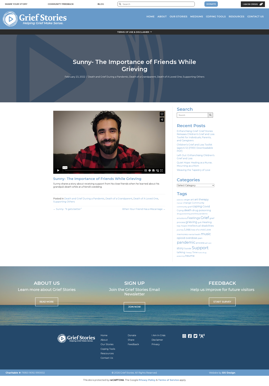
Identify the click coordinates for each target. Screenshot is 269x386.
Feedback (133, 344)
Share (131, 340)
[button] (134, 307)
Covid (206, 206)
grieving (191, 222)
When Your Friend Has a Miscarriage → (143, 209)
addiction (180, 200)
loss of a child (198, 229)
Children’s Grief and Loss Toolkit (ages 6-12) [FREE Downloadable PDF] (195, 147)
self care (208, 243)
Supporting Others (193, 76)
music (206, 234)
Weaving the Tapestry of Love (193, 170)
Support (200, 247)
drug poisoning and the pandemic (192, 214)
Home (104, 335)
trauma (189, 255)
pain (200, 238)
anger (187, 200)
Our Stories (107, 344)
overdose (191, 238)
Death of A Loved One (169, 76)
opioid (181, 238)
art (192, 199)
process (200, 243)
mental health (194, 234)
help (179, 226)
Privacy (156, 344)
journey (180, 230)
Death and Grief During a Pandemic (108, 76)
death (188, 210)
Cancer (180, 203)
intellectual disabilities (200, 225)
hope (184, 226)
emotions (182, 218)
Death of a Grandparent (142, 76)
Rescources (107, 353)
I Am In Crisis (158, 335)
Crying (180, 210)
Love (208, 229)
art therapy (201, 199)
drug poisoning (201, 210)
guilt (200, 222)
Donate (132, 335)
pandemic (186, 242)
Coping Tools (108, 349)
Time (195, 252)
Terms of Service (168, 380)
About (104, 340)
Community (198, 203)
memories (182, 234)
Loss (187, 229)
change (187, 203)
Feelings (193, 218)
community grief (184, 207)
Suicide (187, 248)
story (180, 248)
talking (181, 252)
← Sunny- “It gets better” (67, 209)
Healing (207, 222)
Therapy (189, 253)
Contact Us (107, 358)
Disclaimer (157, 340)
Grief (205, 218)
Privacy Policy (147, 380)
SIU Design (228, 372)
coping (197, 206)
